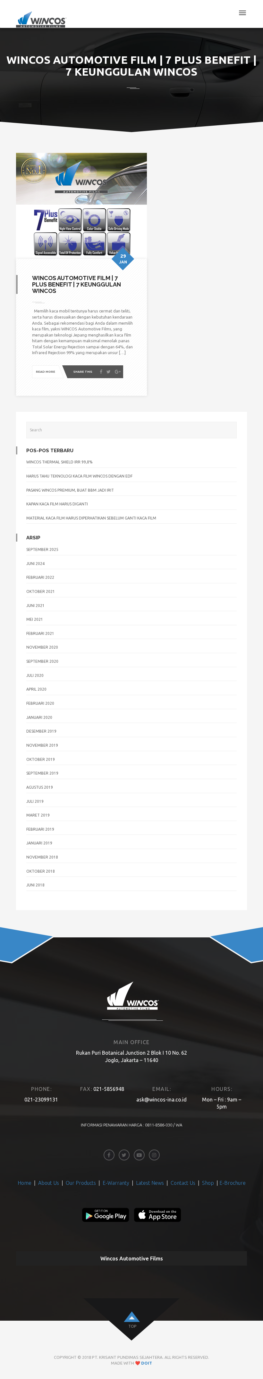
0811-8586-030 (158, 1125)
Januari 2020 (39, 717)
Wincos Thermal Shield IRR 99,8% (59, 462)
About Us (49, 1183)
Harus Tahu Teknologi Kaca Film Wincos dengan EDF (79, 476)
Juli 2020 (35, 675)
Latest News (150, 1183)
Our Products (81, 1183)
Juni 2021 (35, 605)
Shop (208, 1183)
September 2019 (42, 773)
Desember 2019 (41, 731)
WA (179, 1125)
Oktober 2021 (40, 591)
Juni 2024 (35, 563)
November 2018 (42, 857)
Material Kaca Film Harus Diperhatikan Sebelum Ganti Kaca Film (91, 518)
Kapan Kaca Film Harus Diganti (57, 504)
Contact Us (184, 1183)
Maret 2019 (38, 815)
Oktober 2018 (40, 871)
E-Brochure (232, 1183)
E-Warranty (116, 1183)
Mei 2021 (34, 619)
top (132, 1326)
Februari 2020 (40, 703)
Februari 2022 (40, 577)
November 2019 (42, 745)
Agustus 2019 (39, 787)
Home (25, 1183)
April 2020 (36, 689)
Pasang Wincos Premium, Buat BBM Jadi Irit (70, 490)
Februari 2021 (40, 633)
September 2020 (42, 661)
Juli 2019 (35, 801)
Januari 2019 (39, 843)
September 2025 (42, 549)
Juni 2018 (35, 885)
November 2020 (42, 647)
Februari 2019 (40, 829)
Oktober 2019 (40, 759)
